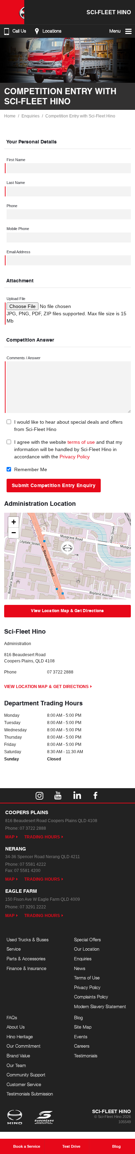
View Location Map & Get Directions (67, 610)
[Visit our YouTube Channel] (58, 795)
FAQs (12, 1017)
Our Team (16, 1065)
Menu (114, 31)
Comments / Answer (23, 358)
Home (10, 116)
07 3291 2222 (33, 907)
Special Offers (87, 939)
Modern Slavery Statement (100, 1006)
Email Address (18, 252)
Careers (81, 1046)
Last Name (16, 182)
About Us (16, 1027)
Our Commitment (23, 1046)
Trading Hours (42, 837)
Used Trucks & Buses (27, 939)
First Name (16, 160)
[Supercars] (44, 1118)
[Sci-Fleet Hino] (12, 12)
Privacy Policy (75, 456)
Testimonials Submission (30, 1093)
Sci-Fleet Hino (109, 12)
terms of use (81, 442)
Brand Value (18, 1055)
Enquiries (30, 116)
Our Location (86, 949)
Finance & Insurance (26, 968)
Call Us (19, 31)
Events (80, 1036)
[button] (67, 548)
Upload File (16, 299)
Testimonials (85, 1055)
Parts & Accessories (26, 958)
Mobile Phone (18, 229)
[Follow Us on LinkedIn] (77, 795)
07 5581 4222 (33, 864)
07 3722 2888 (60, 672)
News (79, 968)
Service (14, 949)
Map (10, 837)
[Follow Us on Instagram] (39, 795)
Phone (12, 206)
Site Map (82, 1027)
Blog (78, 1017)
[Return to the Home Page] (16, 1118)
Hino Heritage (20, 1036)
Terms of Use (87, 977)
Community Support (26, 1074)
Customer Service (24, 1084)
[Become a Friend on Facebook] (95, 795)
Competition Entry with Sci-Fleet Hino (80, 116)
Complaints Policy (91, 996)
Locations (52, 31)
